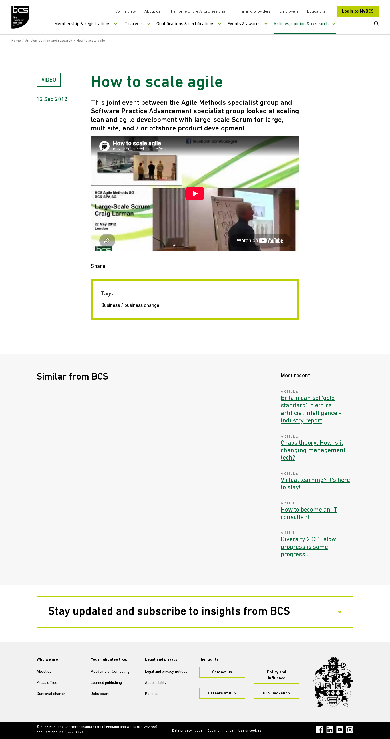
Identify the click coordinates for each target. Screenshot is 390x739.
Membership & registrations (82, 24)
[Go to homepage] (20, 17)
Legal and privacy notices (166, 672)
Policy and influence (276, 675)
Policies (151, 694)
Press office (47, 683)
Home (16, 41)
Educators (316, 11)
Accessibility (155, 683)
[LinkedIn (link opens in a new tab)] (329, 729)
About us (152, 11)
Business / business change (130, 305)
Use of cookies (249, 730)
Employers (289, 11)
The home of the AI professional (197, 11)
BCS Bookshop (276, 693)
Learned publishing (106, 683)
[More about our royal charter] (333, 682)
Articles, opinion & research (301, 24)
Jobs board (100, 694)
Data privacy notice (187, 730)
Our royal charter (51, 694)
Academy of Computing (110, 672)
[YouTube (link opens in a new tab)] (339, 729)
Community (125, 11)
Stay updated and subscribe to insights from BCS (169, 612)
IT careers (133, 24)
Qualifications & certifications (185, 24)
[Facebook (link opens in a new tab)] (319, 729)
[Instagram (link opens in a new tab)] (349, 729)
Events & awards (244, 24)
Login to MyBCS (358, 11)
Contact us (222, 672)
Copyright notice (220, 730)
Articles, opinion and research (48, 41)
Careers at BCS (222, 693)
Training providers (254, 11)
